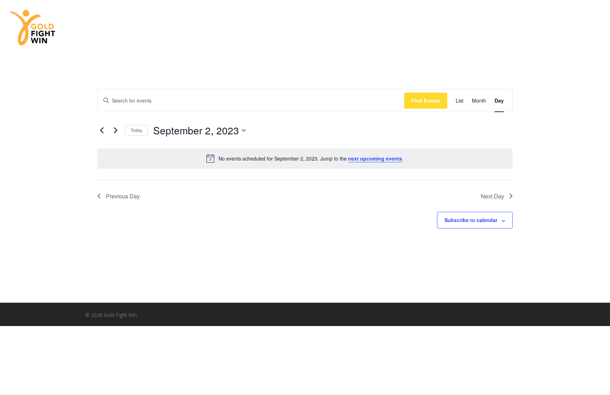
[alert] (305, 158)
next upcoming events (375, 158)
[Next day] (115, 130)
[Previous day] (101, 130)
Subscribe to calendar (470, 219)
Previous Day (123, 196)
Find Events (425, 100)
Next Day (492, 196)
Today (136, 130)
